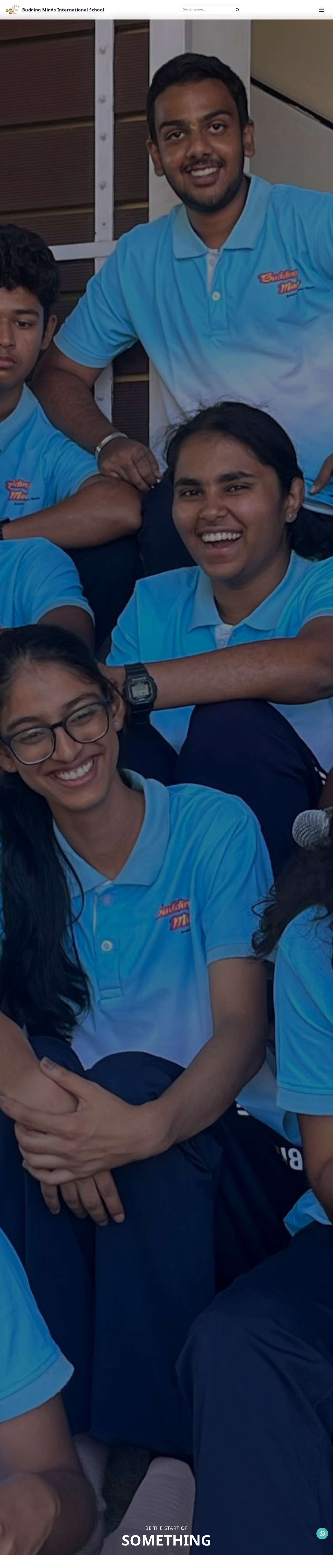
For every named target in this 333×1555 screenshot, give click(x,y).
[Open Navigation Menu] (321, 9)
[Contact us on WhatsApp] (322, 1533)
